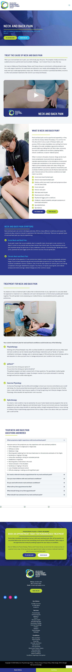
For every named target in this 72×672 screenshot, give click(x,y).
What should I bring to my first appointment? (21, 491)
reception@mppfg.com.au (38, 585)
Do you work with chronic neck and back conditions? (23, 483)
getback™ (10, 364)
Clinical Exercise (36, 614)
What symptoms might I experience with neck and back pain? (26, 440)
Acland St (36, 607)
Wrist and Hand (36, 650)
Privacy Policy (47, 663)
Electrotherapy (36, 630)
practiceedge (38, 665)
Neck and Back (36, 638)
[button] (36, 440)
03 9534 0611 (38, 582)
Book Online (36, 591)
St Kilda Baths (36, 605)
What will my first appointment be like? (19, 487)
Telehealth (36, 632)
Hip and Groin (36, 645)
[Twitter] (15, 597)
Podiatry (36, 627)
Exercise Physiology (14, 383)
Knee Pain (36, 641)
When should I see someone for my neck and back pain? (24, 495)
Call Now (54, 670)
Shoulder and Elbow (36, 643)
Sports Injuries (36, 639)
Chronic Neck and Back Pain (18, 256)
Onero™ (36, 618)
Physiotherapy (12, 347)
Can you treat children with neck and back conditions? (24, 479)
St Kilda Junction (36, 603)
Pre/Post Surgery (36, 652)
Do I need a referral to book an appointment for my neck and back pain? (29, 474)
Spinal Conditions (36, 653)
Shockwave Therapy (36, 623)
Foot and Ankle (36, 646)
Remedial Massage (36, 621)
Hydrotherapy (12, 400)
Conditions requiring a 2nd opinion (36, 655)
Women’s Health (36, 620)
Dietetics (36, 628)
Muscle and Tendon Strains (36, 648)
